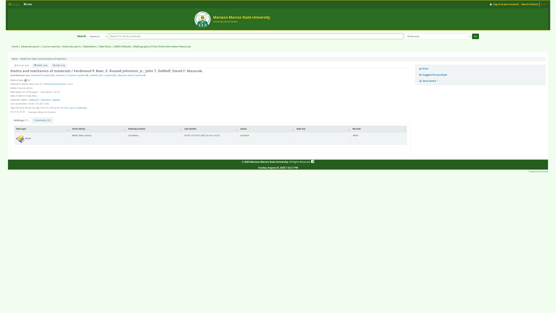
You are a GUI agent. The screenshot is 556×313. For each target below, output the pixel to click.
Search (81, 36)
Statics (24, 99)
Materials (34, 99)
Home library (78, 128)
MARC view (41, 65)
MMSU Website (122, 46)
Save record (429, 81)
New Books (105, 46)
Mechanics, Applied (50, 99)
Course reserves (51, 46)
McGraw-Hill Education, (55, 84)
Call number (190, 128)
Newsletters (90, 46)
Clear (544, 4)
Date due (301, 128)
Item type (21, 128)
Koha (545, 171)
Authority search (72, 46)
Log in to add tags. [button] (78, 107)
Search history (529, 4)
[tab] (21, 120)
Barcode (357, 128)
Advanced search (30, 46)
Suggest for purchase (434, 75)
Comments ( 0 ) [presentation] (42, 120)
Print (425, 69)
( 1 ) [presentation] (21, 120)
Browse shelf (212, 135)
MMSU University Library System (15, 4)
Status (243, 128)
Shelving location (136, 128)
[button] (29, 4)
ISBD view (60, 65)
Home (15, 46)
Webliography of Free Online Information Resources (162, 46)
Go (475, 36)
